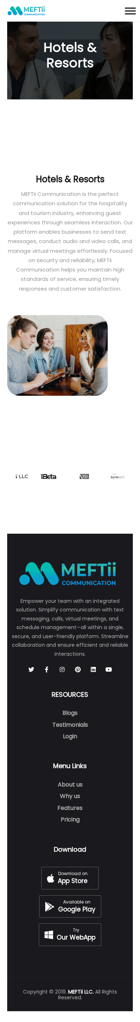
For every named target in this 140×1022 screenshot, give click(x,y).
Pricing (70, 819)
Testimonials (70, 725)
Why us (70, 796)
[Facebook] (46, 669)
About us (70, 784)
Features (70, 808)
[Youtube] (108, 669)
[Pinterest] (77, 669)
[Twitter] (31, 669)
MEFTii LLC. (81, 991)
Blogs (70, 713)
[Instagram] (62, 669)
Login (70, 736)
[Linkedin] (93, 669)
